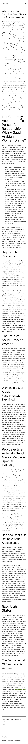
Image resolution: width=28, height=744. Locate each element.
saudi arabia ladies (20, 689)
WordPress (5, 3)
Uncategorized (18, 719)
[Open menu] (25, 3)
